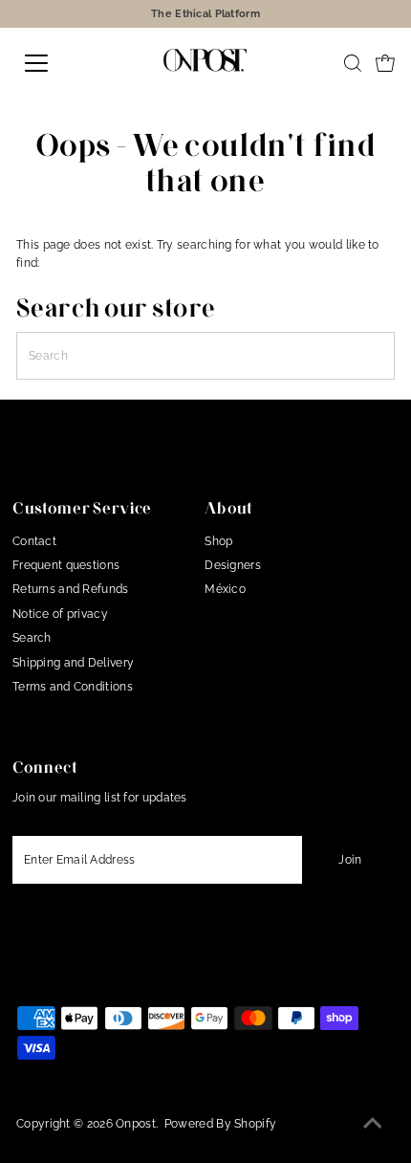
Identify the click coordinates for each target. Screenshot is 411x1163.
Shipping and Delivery (73, 662)
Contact (34, 541)
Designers (233, 565)
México (225, 589)
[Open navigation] (57, 63)
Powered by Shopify (220, 1123)
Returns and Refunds (70, 589)
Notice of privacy (60, 614)
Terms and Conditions (72, 686)
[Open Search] (352, 63)
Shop (218, 541)
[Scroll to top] (373, 1125)
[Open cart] (385, 63)
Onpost (136, 1123)
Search (32, 638)
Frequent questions (65, 565)
